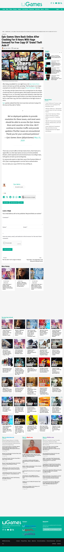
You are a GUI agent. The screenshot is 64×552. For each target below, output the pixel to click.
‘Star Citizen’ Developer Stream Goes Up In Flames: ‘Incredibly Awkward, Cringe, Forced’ (7, 352)
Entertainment (25, 9)
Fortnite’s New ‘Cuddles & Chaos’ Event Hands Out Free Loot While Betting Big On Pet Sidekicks (44, 410)
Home (4, 9)
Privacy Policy (24, 540)
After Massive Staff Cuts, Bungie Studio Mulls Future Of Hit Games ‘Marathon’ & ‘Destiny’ (19, 410)
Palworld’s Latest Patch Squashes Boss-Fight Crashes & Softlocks (7, 409)
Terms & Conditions (41, 540)
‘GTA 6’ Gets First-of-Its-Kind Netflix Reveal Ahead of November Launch (19, 351)
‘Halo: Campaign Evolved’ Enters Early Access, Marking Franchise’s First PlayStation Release (56, 410)
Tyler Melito (8, 48)
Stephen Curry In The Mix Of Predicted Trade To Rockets (31, 482)
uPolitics (47, 9)
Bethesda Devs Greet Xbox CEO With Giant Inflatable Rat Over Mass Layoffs (7, 370)
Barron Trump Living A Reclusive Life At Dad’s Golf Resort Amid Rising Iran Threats (11, 464)
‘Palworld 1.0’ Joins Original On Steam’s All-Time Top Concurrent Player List (56, 428)
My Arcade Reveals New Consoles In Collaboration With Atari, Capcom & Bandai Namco (56, 72)
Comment (6, 217)
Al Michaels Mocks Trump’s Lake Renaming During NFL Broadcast (10, 478)
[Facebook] (51, 3)
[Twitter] (53, 3)
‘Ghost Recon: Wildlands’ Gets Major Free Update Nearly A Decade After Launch (7, 389)
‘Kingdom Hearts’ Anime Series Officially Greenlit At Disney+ (31, 351)
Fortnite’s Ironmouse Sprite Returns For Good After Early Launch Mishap (19, 389)
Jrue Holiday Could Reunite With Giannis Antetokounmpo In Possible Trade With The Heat (31, 461)
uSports (42, 9)
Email (25, 227)
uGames (59, 543)
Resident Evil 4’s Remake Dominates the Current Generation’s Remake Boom (31, 410)
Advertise (34, 540)
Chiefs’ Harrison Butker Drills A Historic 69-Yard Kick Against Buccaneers (31, 487)
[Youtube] (56, 3)
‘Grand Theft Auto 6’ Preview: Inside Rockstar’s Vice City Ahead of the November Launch (8, 287)
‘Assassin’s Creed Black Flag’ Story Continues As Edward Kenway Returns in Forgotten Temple (44, 352)
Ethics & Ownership (51, 540)
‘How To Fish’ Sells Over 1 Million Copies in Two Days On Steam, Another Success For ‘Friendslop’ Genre (36, 287)
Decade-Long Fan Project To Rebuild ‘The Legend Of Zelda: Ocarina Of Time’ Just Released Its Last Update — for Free (19, 430)
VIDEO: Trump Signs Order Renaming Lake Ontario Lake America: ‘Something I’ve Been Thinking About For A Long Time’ (51, 459)
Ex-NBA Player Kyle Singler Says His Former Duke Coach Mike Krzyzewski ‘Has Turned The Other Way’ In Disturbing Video (31, 455)
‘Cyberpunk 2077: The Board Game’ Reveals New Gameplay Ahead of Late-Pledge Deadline (32, 428)
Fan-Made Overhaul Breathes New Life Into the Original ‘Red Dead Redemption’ (44, 370)
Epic (4, 103)
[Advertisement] (32, 20)
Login (57, 9)
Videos (10, 9)
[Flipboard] (59, 3)
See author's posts (19, 187)
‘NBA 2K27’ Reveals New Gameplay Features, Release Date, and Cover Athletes (53, 122)
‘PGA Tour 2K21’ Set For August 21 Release (11, 258)
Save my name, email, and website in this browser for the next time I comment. (22, 237)
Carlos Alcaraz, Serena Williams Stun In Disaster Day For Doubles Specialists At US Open (30, 476)
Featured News (6, 281)
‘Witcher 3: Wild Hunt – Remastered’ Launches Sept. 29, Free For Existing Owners (22, 284)
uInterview (37, 9)
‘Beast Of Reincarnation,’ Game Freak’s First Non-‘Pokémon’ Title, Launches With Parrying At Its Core (31, 391)
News (7, 9)
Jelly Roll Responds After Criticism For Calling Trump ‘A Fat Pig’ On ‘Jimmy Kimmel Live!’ (11, 473)
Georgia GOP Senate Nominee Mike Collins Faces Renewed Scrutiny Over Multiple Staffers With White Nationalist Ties (51, 482)
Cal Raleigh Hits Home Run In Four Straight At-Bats (31, 471)
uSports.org (29, 437)
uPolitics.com (50, 437)
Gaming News (4, 34)
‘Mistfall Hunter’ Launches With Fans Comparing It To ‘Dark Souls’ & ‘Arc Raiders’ (56, 389)
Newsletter (31, 9)
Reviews (15, 9)
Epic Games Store (34, 84)
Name (5, 227)
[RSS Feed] (61, 3)
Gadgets (19, 9)
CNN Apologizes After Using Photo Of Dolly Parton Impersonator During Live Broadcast (11, 468)
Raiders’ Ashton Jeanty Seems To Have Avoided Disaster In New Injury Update (31, 467)
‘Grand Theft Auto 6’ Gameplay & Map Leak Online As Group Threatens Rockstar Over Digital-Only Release (52, 129)
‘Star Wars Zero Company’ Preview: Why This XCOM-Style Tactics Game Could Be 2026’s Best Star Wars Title (19, 371)
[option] (53, 56)
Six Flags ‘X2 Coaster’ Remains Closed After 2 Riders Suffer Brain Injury (11, 459)
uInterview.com (10, 437)
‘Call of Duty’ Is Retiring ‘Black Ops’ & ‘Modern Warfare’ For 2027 (32, 370)
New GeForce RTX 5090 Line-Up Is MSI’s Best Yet (56, 57)
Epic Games (6, 202)
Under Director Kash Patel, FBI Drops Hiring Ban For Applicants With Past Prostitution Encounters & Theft (52, 471)
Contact (18, 540)
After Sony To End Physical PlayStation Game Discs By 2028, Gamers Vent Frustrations (44, 428)
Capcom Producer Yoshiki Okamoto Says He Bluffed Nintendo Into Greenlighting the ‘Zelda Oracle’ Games (44, 391)
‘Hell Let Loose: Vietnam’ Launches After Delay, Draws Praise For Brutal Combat (56, 352)
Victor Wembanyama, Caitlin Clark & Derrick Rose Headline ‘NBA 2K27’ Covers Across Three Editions (7, 429)
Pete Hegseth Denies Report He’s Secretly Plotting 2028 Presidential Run (51, 454)
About (29, 540)
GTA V (21, 202)
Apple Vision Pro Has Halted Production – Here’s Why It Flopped (56, 78)
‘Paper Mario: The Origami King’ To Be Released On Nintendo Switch (34, 259)
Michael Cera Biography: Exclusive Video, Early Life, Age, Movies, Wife (11, 454)
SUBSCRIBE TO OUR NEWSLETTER (52, 529)
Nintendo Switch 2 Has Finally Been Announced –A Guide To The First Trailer (56, 65)
